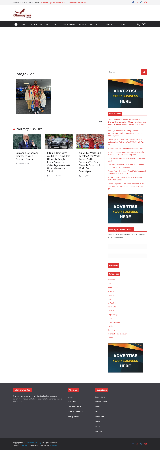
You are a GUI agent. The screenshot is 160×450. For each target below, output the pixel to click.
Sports (55, 24)
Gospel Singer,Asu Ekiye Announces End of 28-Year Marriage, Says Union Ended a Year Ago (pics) (126, 186)
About (70, 397)
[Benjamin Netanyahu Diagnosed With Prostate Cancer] (27, 136)
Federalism (99, 417)
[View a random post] (144, 24)
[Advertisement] (80, 44)
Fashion (111, 291)
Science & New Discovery (117, 334)
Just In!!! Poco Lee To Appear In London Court (58, 2)
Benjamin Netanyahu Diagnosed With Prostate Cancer (27, 156)
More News (95, 24)
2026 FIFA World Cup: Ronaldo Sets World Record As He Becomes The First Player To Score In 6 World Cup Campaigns (90, 162)
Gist (109, 299)
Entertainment (69, 24)
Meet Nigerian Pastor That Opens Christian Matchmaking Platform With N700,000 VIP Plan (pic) (126, 141)
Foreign (111, 295)
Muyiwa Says (113, 314)
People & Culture (114, 322)
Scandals (111, 330)
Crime (110, 284)
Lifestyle (44, 24)
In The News (112, 303)
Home (23, 24)
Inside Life (112, 307)
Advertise (110, 24)
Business (111, 280)
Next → (101, 121)
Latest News (100, 397)
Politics (33, 24)
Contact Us (124, 24)
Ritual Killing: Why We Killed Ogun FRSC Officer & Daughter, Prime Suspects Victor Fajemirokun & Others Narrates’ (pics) (58, 162)
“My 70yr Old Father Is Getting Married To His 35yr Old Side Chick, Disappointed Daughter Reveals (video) (125, 133)
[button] (101, 24)
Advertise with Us (75, 407)
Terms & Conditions (75, 411)
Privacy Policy (73, 417)
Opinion (82, 24)
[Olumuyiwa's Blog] (16, 24)
